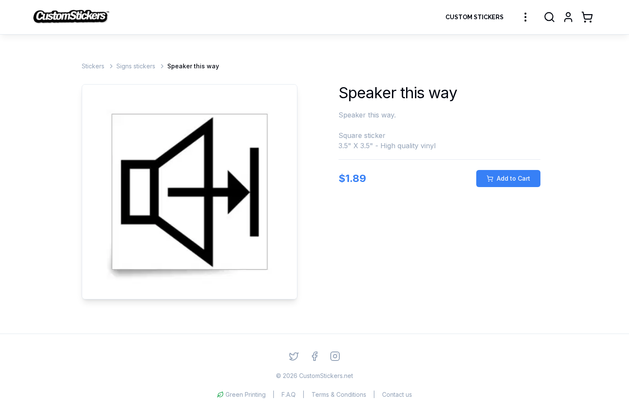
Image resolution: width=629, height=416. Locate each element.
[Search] (549, 17)
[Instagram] (335, 356)
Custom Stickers (474, 17)
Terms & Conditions (339, 394)
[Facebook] (314, 356)
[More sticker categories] (525, 17)
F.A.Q (289, 394)
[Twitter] (294, 356)
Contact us (397, 394)
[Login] (568, 17)
